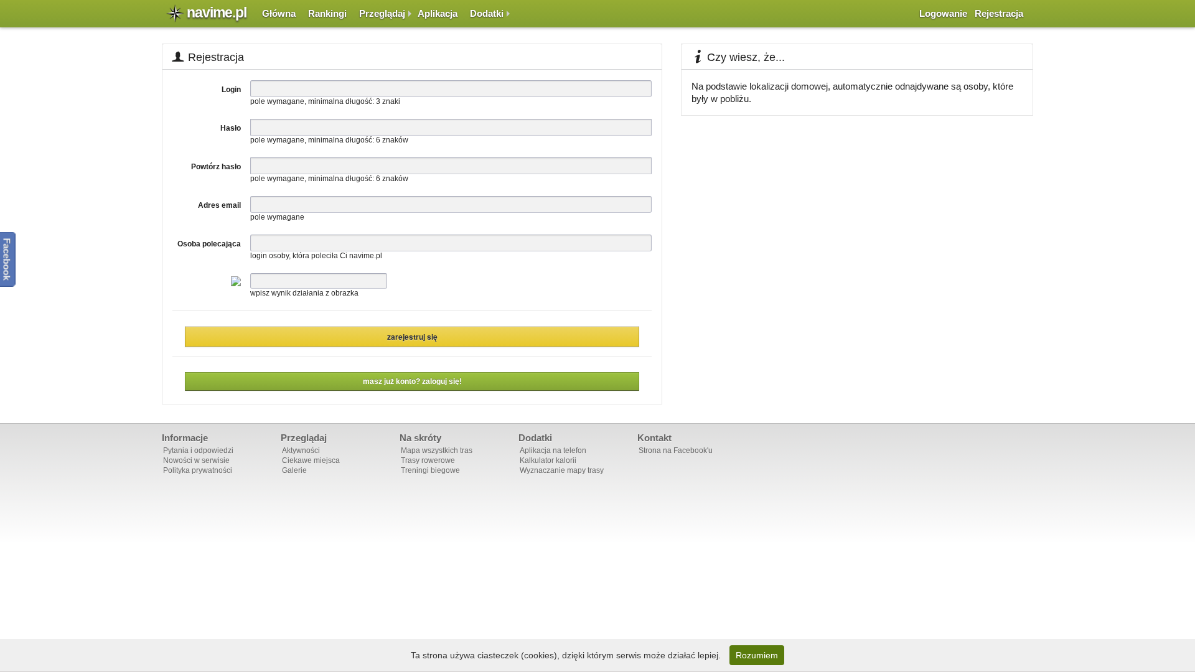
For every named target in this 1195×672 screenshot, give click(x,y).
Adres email (219, 205)
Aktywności (301, 450)
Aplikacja (437, 13)
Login (231, 89)
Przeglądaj (382, 13)
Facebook (7, 259)
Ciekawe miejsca (311, 460)
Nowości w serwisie (196, 460)
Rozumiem (757, 655)
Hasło (230, 128)
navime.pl (216, 12)
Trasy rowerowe (428, 460)
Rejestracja (999, 13)
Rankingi (327, 13)
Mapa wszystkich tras (436, 450)
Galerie (294, 470)
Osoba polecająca (209, 244)
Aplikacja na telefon (553, 450)
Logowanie (943, 13)
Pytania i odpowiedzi (198, 450)
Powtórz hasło (216, 166)
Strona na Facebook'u (676, 450)
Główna (279, 13)
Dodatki (487, 13)
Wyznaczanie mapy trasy (562, 470)
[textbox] (451, 127)
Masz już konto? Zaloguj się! (412, 381)
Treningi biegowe (430, 470)
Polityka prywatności (197, 470)
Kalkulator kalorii (548, 460)
